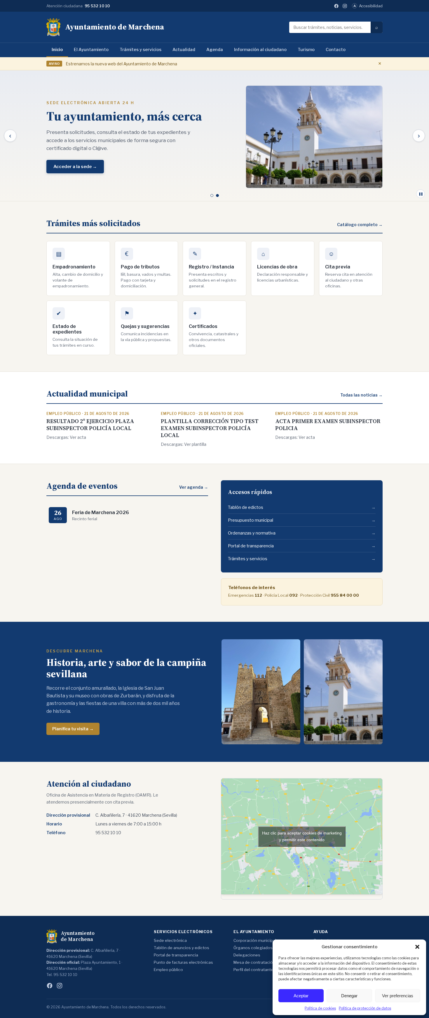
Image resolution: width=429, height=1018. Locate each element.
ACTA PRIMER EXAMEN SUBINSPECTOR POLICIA (328, 424)
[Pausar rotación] (420, 193)
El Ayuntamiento (91, 49)
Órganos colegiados (253, 947)
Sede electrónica (170, 940)
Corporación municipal (254, 940)
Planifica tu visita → (73, 728)
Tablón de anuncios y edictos (181, 947)
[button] (417, 947)
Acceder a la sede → (75, 166)
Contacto (336, 49)
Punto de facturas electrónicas (183, 962)
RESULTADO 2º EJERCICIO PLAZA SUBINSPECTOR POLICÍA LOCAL (90, 424)
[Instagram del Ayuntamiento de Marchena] (344, 6)
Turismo (306, 49)
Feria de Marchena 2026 (100, 512)
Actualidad (183, 49)
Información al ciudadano (260, 49)
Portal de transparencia (302, 546)
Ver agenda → (193, 487)
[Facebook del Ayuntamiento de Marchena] (336, 6)
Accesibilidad (368, 6)
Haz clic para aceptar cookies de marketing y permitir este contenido (302, 836)
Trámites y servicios (140, 49)
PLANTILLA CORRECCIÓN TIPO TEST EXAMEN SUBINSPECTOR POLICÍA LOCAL (210, 428)
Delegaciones (246, 955)
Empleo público (168, 969)
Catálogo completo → (360, 224)
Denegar (349, 995)
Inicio (57, 49)
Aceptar (301, 995)
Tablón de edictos (302, 507)
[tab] (211, 195)
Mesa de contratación (254, 962)
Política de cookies (320, 1008)
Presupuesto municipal (302, 520)
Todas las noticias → (361, 394)
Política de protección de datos (365, 1008)
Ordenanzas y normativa (302, 533)
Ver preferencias (397, 995)
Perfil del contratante (253, 969)
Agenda (214, 49)
